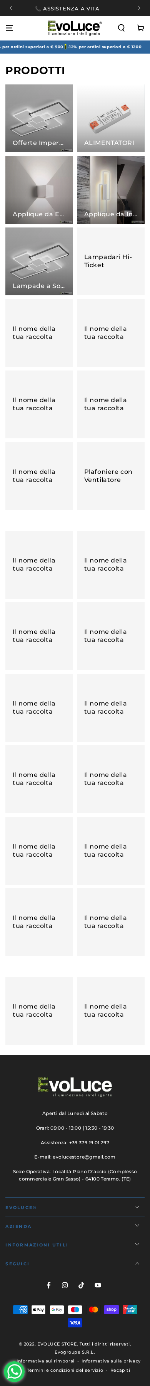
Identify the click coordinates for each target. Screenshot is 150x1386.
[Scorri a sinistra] (11, 9)
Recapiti (120, 1370)
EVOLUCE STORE (57, 1344)
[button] (121, 28)
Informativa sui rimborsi (46, 1361)
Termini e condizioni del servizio (65, 1370)
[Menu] (9, 28)
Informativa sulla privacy (111, 1361)
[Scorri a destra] (138, 9)
